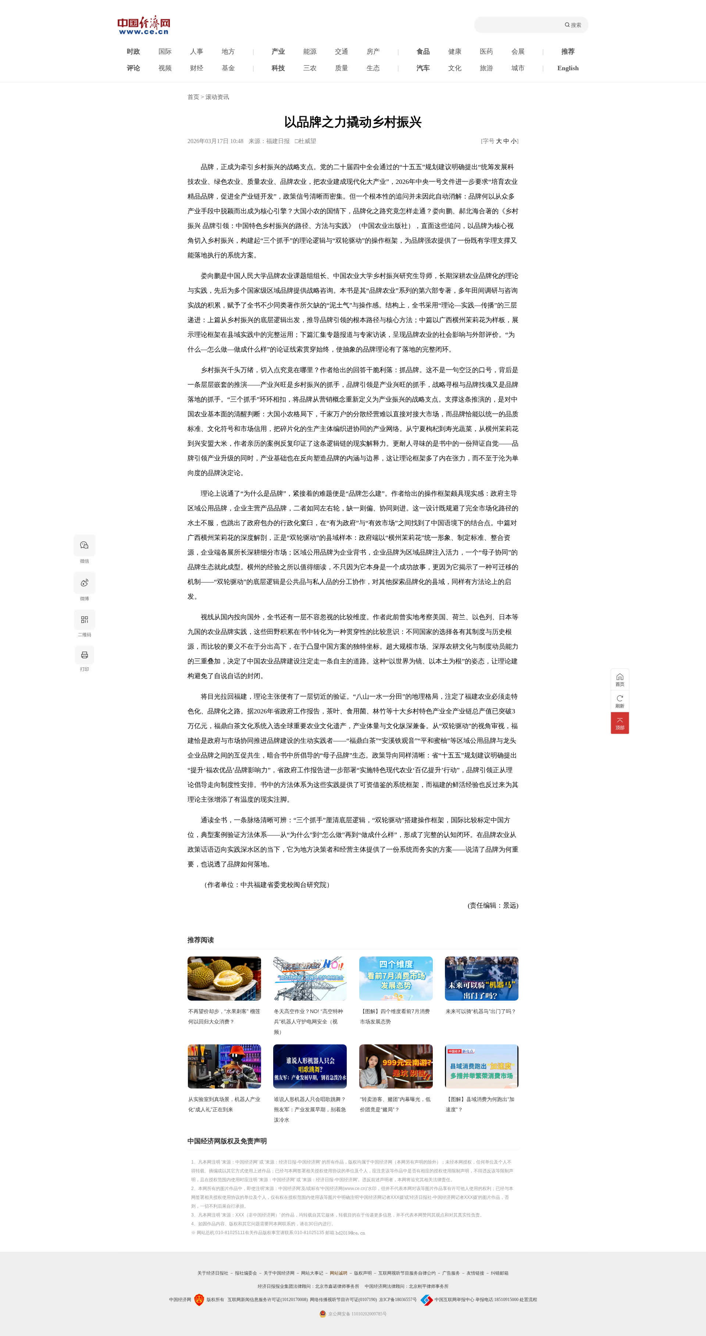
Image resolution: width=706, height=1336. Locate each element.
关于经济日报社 (212, 1273)
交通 (341, 51)
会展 (518, 51)
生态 (373, 68)
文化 (454, 68)
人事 (196, 51)
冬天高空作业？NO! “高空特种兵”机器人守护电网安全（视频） (308, 1021)
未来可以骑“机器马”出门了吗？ (481, 1011)
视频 (165, 68)
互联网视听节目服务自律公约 (407, 1273)
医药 (486, 51)
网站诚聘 (338, 1273)
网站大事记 (312, 1273)
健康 (454, 51)
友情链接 (475, 1273)
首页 (193, 97)
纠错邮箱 (500, 1273)
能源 (310, 51)
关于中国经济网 (279, 1273)
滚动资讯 (217, 97)
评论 (133, 68)
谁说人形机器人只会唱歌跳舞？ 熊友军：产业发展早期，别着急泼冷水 (310, 1109)
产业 (278, 51)
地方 (228, 51)
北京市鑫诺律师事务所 (337, 1286)
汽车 (423, 68)
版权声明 (363, 1273)
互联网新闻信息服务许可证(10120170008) (268, 1299)
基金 (228, 68)
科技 (278, 68)
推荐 (568, 51)
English (568, 68)
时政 (133, 51)
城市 (518, 68)
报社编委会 (246, 1273)
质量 (341, 68)
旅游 (486, 68)
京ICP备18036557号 (398, 1299)
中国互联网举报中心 (454, 1299)
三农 (310, 68)
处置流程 (528, 1299)
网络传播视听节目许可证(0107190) (343, 1299)
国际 (165, 51)
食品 (423, 51)
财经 (196, 68)
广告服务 (451, 1273)
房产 (373, 51)
